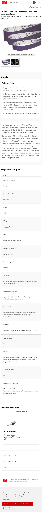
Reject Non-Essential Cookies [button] (11, 503)
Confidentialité (22, 479)
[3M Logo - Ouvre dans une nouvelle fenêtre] (4, 2)
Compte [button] (35, 7)
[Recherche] (34, 2)
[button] (8, 508)
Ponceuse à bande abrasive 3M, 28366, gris (12, 437)
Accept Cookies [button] (27, 503)
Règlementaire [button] (9, 461)
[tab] (20, 412)
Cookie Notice (7, 499)
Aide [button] (4, 467)
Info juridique (13, 479)
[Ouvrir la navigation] (39, 2)
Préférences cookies (32, 479)
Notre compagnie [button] (10, 456)
